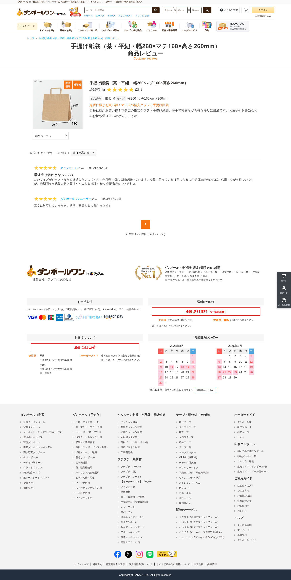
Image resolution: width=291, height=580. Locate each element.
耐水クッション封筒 (131, 427)
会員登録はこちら (263, 16)
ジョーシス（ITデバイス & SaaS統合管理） (202, 537)
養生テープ (185, 442)
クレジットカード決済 (38, 309)
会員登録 (242, 535)
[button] (284, 302)
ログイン (263, 10)
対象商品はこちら (205, 390)
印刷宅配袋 (127, 452)
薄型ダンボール (31, 442)
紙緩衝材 (125, 491)
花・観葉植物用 (84, 467)
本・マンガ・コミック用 (89, 427)
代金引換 (58, 309)
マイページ (243, 530)
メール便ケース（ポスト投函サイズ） (43, 432)
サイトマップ (81, 564)
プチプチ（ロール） (131, 466)
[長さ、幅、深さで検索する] (207, 10)
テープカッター (187, 452)
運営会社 (198, 564)
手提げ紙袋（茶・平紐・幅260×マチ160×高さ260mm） (138, 83)
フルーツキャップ (130, 532)
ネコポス (111, 16)
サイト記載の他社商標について (173, 564)
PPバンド (184, 487)
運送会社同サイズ (32, 437)
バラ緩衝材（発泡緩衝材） (135, 501)
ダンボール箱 (244, 422)
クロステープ (186, 437)
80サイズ (100, 16)
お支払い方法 (244, 495)
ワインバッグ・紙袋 (190, 477)
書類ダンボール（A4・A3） (38, 447)
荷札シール (185, 497)
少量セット (29, 482)
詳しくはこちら (160, 326)
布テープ (184, 432)
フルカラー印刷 (245, 461)
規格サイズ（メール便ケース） (254, 471)
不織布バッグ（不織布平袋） (194, 472)
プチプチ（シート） (131, 476)
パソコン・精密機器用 (87, 472)
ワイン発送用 (83, 482)
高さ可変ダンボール (34, 452)
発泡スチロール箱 (130, 542)
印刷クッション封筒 (131, 432)
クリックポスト (125, 16)
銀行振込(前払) (92, 309)
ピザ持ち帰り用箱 (85, 477)
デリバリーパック (188, 467)
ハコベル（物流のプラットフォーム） (199, 527)
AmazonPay (109, 309)
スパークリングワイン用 (89, 487)
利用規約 (97, 564)
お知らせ (242, 511)
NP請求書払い (73, 309)
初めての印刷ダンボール (250, 451)
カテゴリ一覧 (29, 26)
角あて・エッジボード (133, 527)
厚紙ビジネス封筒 (130, 447)
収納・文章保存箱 (85, 442)
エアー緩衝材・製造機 (133, 496)
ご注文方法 (243, 490)
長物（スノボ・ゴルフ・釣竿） (92, 447)
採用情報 (212, 564)
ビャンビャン (69, 167)
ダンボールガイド (246, 540)
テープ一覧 (185, 447)
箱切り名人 (185, 503)
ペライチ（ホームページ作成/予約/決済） (201, 532)
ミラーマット (128, 507)
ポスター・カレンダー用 (89, 437)
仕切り (240, 437)
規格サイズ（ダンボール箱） (252, 466)
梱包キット (29, 487)
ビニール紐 (185, 493)
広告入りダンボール (34, 422)
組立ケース (243, 432)
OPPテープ (185, 422)
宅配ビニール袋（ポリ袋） (135, 442)
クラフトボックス (32, 467)
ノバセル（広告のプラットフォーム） (199, 522)
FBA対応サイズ (31, 472)
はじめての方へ (245, 485)
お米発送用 (81, 462)
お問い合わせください (242, 320)
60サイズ (88, 16)
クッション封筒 (142, 16)
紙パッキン (127, 512)
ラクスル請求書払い (129, 309)
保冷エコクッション (131, 537)
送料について (244, 500)
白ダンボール (30, 457)
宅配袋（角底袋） (130, 437)
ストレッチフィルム (190, 482)
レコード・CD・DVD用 (88, 432)
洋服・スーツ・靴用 (86, 452)
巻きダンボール (129, 522)
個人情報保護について (141, 564)
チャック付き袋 (187, 462)
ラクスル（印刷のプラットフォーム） (199, 517)
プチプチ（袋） (129, 471)
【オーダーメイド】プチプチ (136, 481)
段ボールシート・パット (36, 477)
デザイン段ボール (32, 462)
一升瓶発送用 (83, 493)
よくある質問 (244, 525)
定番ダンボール (31, 427)
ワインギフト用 (84, 497)
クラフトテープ (187, 427)
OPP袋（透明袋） (188, 457)
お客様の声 (243, 505)
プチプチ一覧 (128, 486)
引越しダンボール (85, 457)
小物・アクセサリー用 (87, 422)
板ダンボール (244, 427)
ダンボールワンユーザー (76, 198)
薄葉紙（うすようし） (133, 517)
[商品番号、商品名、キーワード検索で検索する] (155, 10)
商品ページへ (43, 135)
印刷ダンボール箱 (246, 456)
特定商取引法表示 (115, 564)
